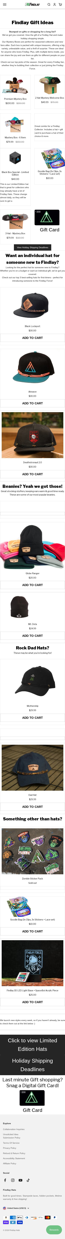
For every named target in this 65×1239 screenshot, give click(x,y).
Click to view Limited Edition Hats (32, 1044)
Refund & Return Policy (14, 1153)
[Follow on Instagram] (13, 1180)
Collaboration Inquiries (13, 1129)
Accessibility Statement (14, 1158)
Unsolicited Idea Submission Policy (11, 1136)
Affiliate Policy (9, 1163)
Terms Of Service (11, 1143)
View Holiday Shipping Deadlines (32, 247)
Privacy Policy (9, 1148)
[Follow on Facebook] (5, 1180)
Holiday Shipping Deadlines (32, 1065)
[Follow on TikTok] (28, 1180)
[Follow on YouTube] (20, 1180)
